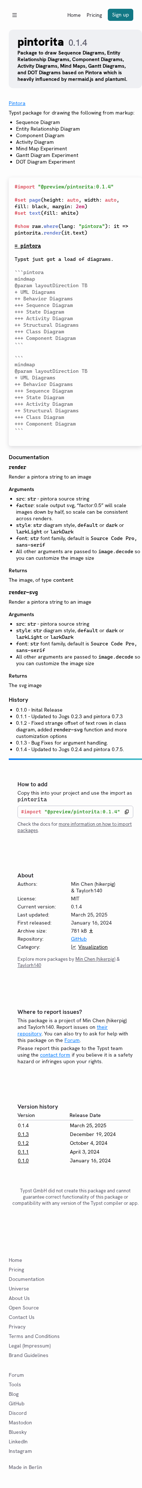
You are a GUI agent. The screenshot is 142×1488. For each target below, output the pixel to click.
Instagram (20, 1451)
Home (74, 15)
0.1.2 (23, 1143)
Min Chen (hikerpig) (95, 959)
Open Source (24, 1307)
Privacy (17, 1326)
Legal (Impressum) (30, 1345)
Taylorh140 (29, 965)
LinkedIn (18, 1441)
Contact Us (22, 1317)
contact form (55, 1055)
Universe (19, 1288)
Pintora (17, 103)
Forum (72, 1040)
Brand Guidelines (28, 1355)
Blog (14, 1394)
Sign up (120, 14)
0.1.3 (23, 1134)
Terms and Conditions (34, 1336)
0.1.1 (23, 1151)
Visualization (93, 947)
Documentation (26, 1279)
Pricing (94, 15)
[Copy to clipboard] (127, 812)
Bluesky (18, 1432)
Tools (15, 1384)
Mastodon (20, 1422)
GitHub (79, 939)
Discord (18, 1413)
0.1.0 (23, 1160)
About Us (19, 1298)
